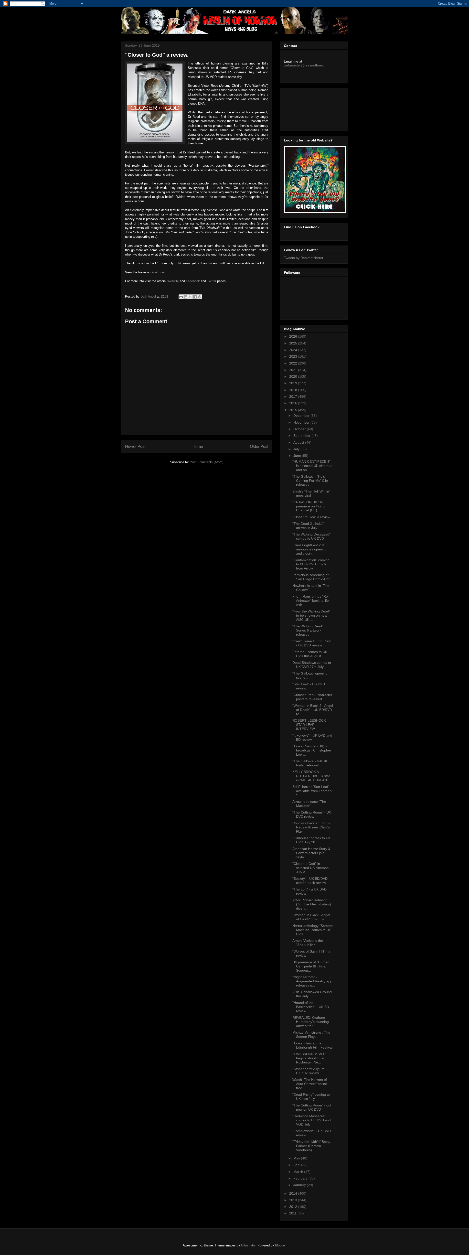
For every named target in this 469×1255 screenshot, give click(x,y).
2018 (293, 390)
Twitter (211, 281)
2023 (293, 356)
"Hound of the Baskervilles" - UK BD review (310, 1007)
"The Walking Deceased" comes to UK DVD (311, 536)
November (301, 422)
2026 (293, 336)
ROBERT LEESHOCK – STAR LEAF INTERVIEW (310, 725)
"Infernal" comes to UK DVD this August (309, 654)
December (301, 416)
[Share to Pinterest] (199, 296)
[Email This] (181, 296)
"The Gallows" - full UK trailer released (309, 763)
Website (173, 281)
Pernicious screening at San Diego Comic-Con (311, 577)
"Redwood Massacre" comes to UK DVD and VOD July (311, 1120)
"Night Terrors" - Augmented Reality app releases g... (312, 981)
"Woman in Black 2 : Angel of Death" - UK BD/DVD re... (312, 710)
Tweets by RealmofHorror (303, 258)
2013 (293, 1200)
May (297, 1158)
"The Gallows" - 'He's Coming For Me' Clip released (310, 480)
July (296, 449)
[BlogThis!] (185, 296)
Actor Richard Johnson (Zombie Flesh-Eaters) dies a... (311, 904)
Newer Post (135, 446)
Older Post (259, 446)
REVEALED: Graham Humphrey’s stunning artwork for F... (310, 1022)
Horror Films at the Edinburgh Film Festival (312, 1045)
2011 (293, 1213)
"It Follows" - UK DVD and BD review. (312, 737)
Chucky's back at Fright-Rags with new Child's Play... (311, 827)
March (298, 1172)
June (297, 456)
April (297, 1165)
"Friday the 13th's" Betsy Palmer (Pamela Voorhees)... (311, 1146)
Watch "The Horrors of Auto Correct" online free (309, 1084)
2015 (293, 410)
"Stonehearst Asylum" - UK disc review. (310, 1071)
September (302, 436)
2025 (293, 343)
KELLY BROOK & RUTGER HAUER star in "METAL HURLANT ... (312, 776)
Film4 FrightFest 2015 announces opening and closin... (309, 549)
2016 (293, 403)
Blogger (280, 1245)
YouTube (157, 272)
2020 (293, 376)
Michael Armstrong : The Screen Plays (311, 1034)
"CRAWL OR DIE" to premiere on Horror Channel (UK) (309, 506)
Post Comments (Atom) (206, 462)
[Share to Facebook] (194, 296)
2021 (293, 370)
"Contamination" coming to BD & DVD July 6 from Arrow (311, 564)
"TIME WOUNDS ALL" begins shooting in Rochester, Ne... (309, 1058)
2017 (293, 396)
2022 (293, 363)
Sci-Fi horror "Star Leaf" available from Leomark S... (312, 791)
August (299, 442)
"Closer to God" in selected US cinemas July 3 (310, 868)
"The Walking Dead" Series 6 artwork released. (307, 630)
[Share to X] (190, 296)
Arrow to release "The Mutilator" (309, 804)
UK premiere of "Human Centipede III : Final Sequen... (310, 966)
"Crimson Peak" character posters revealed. (312, 697)
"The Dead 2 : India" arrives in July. (308, 526)
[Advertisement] (306, 108)
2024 (293, 350)
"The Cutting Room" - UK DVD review (311, 814)
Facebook (193, 281)
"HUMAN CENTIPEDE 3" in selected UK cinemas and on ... (312, 466)
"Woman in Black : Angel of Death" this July (311, 917)
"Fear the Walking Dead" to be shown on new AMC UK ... (311, 615)
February (301, 1178)
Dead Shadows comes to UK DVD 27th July (311, 665)
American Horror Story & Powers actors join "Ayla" (311, 853)
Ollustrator (248, 1245)
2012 (293, 1207)
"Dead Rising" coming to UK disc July (311, 1097)
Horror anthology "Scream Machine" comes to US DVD (312, 930)
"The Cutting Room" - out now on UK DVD (311, 1107)
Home (197, 446)
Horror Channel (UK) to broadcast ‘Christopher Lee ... (311, 750)
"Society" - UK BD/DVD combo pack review (310, 881)
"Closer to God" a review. (311, 517)
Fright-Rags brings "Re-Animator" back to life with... (310, 600)
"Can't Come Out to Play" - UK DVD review (311, 643)
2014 (293, 1193)
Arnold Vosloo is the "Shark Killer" (307, 943)
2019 (293, 383)
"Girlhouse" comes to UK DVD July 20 (311, 840)
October (300, 429)
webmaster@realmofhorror (305, 65)
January (300, 1185)
